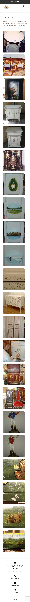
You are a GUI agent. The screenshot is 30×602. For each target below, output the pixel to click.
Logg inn (15, 599)
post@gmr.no (15, 585)
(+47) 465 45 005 (15, 578)
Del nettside (15, 592)
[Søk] (23, 6)
